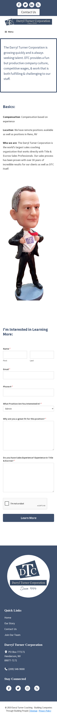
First (5, 360)
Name (7, 348)
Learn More (28, 518)
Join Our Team (12, 635)
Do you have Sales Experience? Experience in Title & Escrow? (28, 459)
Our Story (9, 623)
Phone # (8, 386)
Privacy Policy (45, 710)
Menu (10, 31)
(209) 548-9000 (16, 669)
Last (32, 360)
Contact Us (10, 629)
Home (7, 617)
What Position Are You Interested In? (22, 403)
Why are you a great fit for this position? (24, 418)
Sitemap (33, 710)
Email (6, 369)
